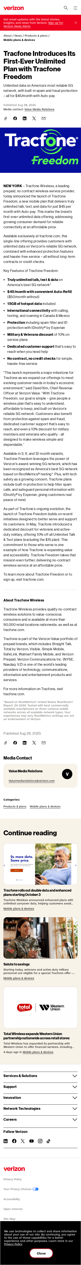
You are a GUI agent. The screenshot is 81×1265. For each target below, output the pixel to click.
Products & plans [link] (36, 35)
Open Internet (13, 1209)
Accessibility (11, 1199)
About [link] (7, 35)
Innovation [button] (12, 1097)
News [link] (18, 35)
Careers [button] (10, 1119)
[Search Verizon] (66, 8)
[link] (15, 118)
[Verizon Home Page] (14, 1168)
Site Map (9, 1218)
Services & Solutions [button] (20, 1076)
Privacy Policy (12, 1179)
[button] (76, 22)
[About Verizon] (13, 8)
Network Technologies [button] (21, 1108)
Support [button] (10, 1086)
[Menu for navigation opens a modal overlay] (75, 8)
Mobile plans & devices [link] (19, 40)
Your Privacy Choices (17, 1189)
